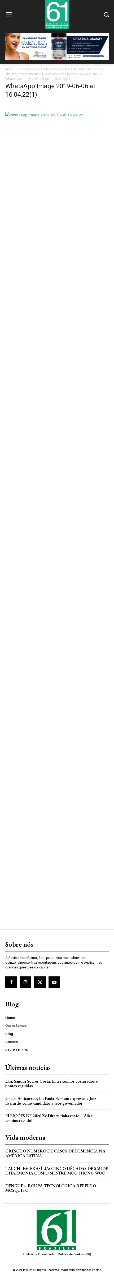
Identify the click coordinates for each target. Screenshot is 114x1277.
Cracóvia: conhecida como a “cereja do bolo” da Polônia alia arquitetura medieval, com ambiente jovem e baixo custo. (54, 71)
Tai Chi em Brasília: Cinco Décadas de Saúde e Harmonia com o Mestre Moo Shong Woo (56, 1171)
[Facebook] (11, 982)
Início (9, 69)
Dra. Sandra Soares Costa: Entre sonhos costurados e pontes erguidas (51, 1083)
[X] (40, 982)
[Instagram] (25, 982)
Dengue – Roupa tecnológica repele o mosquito (50, 1188)
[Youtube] (54, 982)
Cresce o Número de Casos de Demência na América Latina (55, 1153)
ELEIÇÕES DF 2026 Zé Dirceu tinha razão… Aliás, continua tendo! (49, 1118)
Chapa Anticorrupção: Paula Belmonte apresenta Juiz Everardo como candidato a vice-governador (50, 1101)
